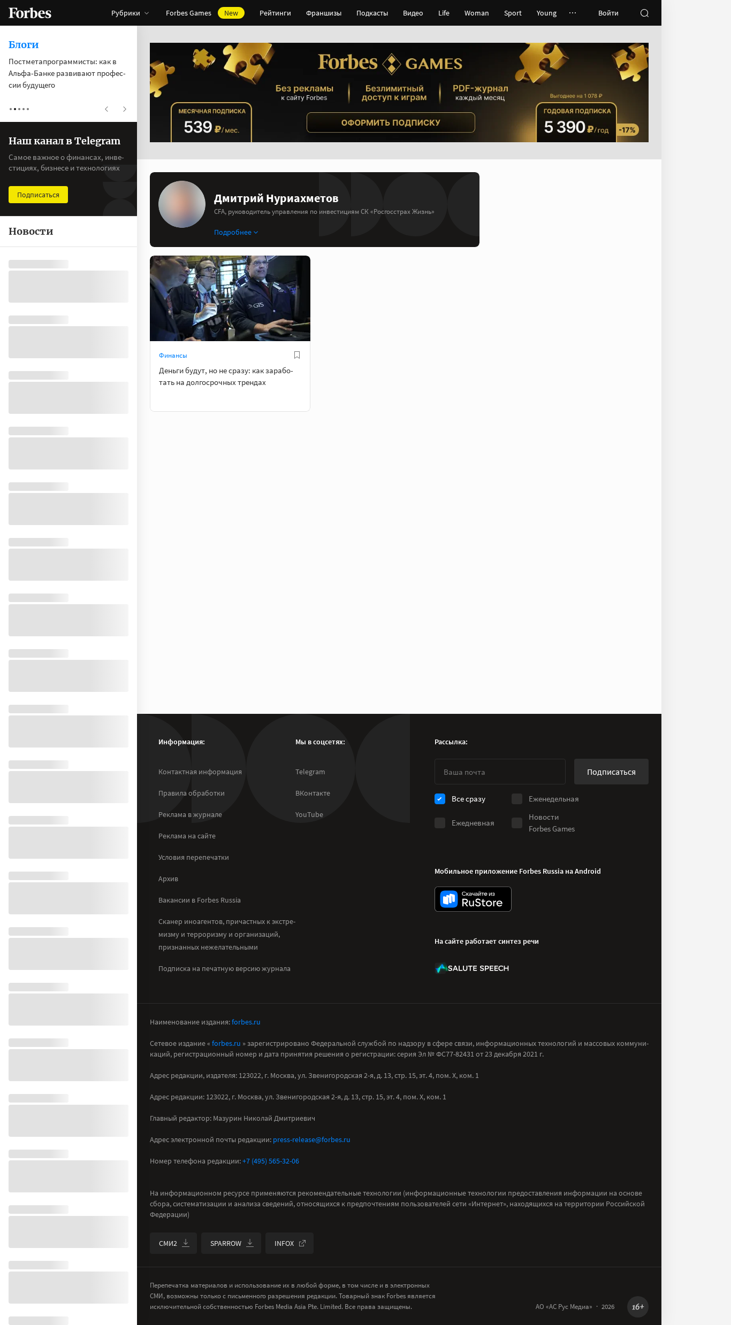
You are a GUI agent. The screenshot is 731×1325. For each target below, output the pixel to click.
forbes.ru (246, 1022)
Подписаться (611, 771)
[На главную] (30, 12)
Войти (608, 13)
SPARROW (225, 1243)
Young (547, 13)
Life (444, 13)
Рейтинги (275, 13)
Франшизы (323, 13)
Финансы (173, 355)
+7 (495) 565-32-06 (270, 1161)
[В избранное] (297, 355)
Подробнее (233, 232)
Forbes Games (202, 13)
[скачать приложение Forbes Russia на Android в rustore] (473, 899)
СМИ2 (168, 1243)
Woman (477, 13)
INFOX (284, 1243)
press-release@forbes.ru (312, 1139)
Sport (513, 13)
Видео (413, 13)
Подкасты (372, 13)
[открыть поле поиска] (644, 12)
